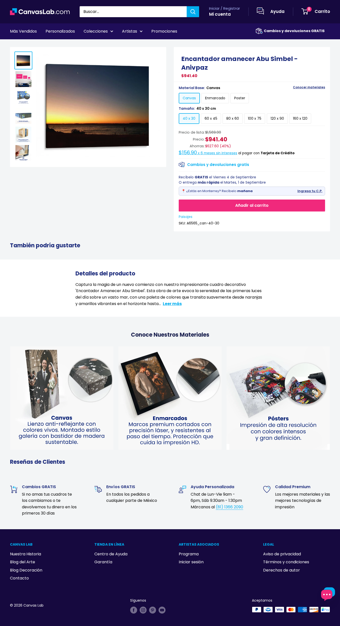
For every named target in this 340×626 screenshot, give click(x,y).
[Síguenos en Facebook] (133, 610)
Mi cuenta (220, 14)
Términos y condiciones (286, 562)
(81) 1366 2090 (229, 507)
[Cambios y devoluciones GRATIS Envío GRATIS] (259, 31)
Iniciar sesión (191, 562)
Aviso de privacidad (282, 554)
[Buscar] (193, 11)
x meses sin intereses (208, 153)
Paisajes (185, 216)
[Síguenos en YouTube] (162, 610)
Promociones (164, 31)
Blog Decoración (26, 570)
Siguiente (318, 45)
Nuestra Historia (25, 554)
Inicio (14, 45)
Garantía (103, 562)
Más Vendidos (23, 31)
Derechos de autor (281, 570)
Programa (189, 554)
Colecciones (96, 31)
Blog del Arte (22, 562)
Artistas (129, 31)
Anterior (293, 45)
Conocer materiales (309, 87)
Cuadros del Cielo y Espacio (48, 45)
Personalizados (60, 31)
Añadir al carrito (252, 205)
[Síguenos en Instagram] (143, 610)
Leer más (172, 304)
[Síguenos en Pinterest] (152, 610)
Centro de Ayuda (110, 554)
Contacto (19, 578)
